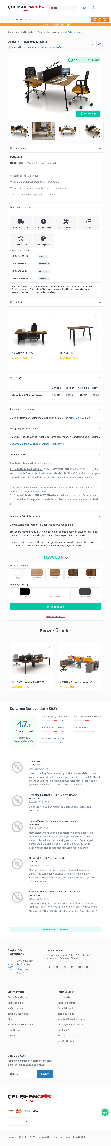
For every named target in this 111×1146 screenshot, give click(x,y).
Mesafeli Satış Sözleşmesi (72, 1019)
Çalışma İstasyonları (47, 32)
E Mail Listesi (14, 1030)
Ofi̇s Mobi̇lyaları (27, 32)
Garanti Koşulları (66, 1008)
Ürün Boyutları (18, 377)
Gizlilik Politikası (66, 1002)
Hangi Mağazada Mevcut (23, 428)
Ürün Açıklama (18, 148)
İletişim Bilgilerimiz (18, 1013)
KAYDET (45, 1074)
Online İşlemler (16, 1002)
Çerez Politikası (66, 1041)
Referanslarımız (66, 1035)
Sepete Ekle (57, 606)
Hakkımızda (64, 997)
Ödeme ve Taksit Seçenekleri (25, 516)
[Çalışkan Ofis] (29, 1098)
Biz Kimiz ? (63, 1030)
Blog (10, 1019)
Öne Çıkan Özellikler (21, 207)
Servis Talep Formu (18, 997)
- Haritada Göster (55, 47)
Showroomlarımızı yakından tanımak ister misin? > (37, 444)
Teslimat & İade (66, 1013)
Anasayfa (12, 32)
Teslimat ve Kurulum (21, 454)
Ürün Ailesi (16, 302)
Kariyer (11, 1035)
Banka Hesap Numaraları (21, 1024)
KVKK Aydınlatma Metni (70, 1024)
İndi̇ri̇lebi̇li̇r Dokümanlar (22, 409)
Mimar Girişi (75, 418)
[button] (63, 8)
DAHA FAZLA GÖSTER (57, 929)
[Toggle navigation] (100, 8)
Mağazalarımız (15, 1008)
